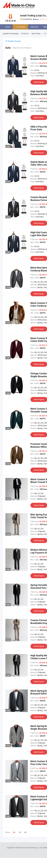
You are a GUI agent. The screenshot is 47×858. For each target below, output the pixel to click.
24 (14, 832)
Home (7, 27)
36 (20, 832)
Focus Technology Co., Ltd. (33, 847)
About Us (34, 27)
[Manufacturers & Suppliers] (19, 5)
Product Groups (14, 41)
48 (25, 832)
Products (21, 27)
